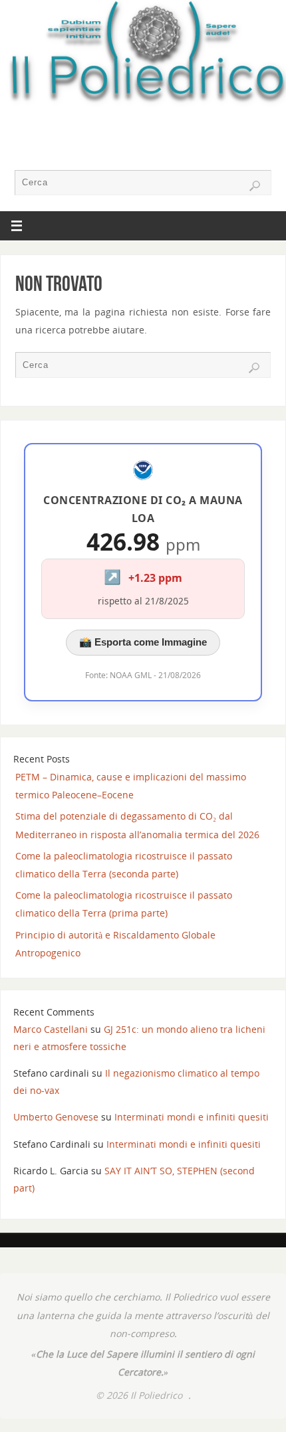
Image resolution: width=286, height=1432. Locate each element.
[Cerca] (254, 186)
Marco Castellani (50, 1029)
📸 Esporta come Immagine (143, 642)
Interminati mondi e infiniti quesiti (191, 1117)
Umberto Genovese (55, 1117)
